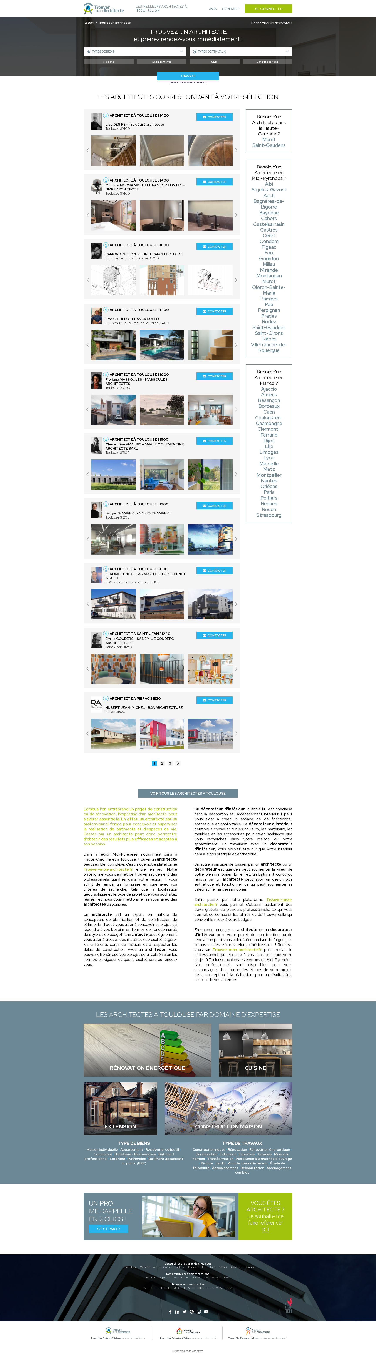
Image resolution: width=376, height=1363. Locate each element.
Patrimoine (137, 1158)
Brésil (227, 1277)
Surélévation (206, 1154)
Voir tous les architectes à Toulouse (188, 793)
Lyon (134, 1267)
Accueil (89, 23)
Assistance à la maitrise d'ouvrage (264, 1158)
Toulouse (180, 1267)
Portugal (216, 1277)
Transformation (220, 1158)
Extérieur (117, 1158)
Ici (265, 1229)
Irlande (196, 1277)
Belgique (151, 1277)
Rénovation (237, 1149)
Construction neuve (208, 1149)
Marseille (145, 1267)
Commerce (103, 1154)
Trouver (188, 76)
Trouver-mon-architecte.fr (108, 869)
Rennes (249, 1267)
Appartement (131, 1149)
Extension (228, 1154)
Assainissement (225, 1168)
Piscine (207, 1163)
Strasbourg (236, 1267)
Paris (125, 1267)
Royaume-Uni (180, 1277)
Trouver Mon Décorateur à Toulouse (175, 1338)
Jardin (220, 1163)
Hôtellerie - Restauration (135, 1154)
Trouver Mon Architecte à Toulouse (106, 1338)
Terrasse (264, 1154)
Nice (212, 1267)
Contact (231, 9)
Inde (205, 1277)
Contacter (217, 117)
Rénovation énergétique (269, 1149)
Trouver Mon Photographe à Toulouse (244, 1338)
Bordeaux (193, 1267)
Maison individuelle (102, 1149)
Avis (213, 9)
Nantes (223, 1267)
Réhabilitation (252, 1168)
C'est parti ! (108, 1228)
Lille (204, 1267)
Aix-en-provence (162, 1267)
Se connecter (268, 9)
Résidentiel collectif (163, 1149)
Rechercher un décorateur (271, 23)
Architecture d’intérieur (248, 1163)
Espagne (164, 1277)
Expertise (247, 1154)
